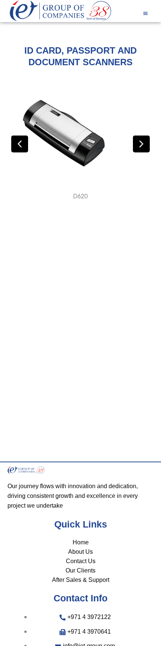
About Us (80, 552)
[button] (145, 13)
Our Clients (80, 570)
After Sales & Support (80, 580)
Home (81, 542)
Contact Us (80, 561)
